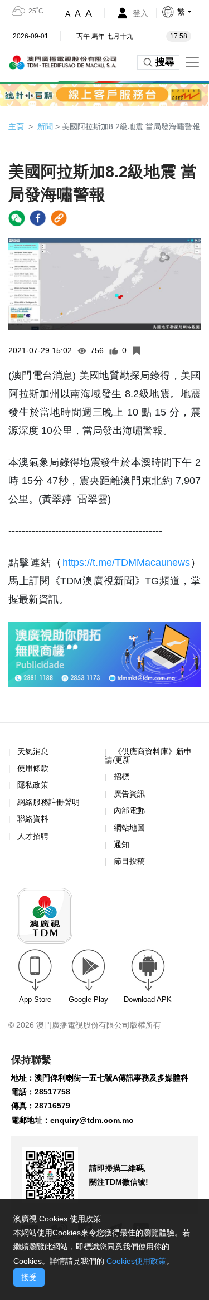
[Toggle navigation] (192, 62)
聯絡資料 (32, 818)
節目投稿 (129, 861)
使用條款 (32, 768)
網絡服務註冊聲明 (48, 802)
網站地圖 (129, 827)
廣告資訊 (129, 793)
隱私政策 (32, 784)
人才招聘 (32, 836)
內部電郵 (129, 810)
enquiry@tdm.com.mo (92, 1120)
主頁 (16, 126)
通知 (121, 844)
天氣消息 (32, 751)
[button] (185, 11)
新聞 (45, 126)
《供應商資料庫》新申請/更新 (148, 755)
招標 (121, 776)
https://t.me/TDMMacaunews (126, 562)
